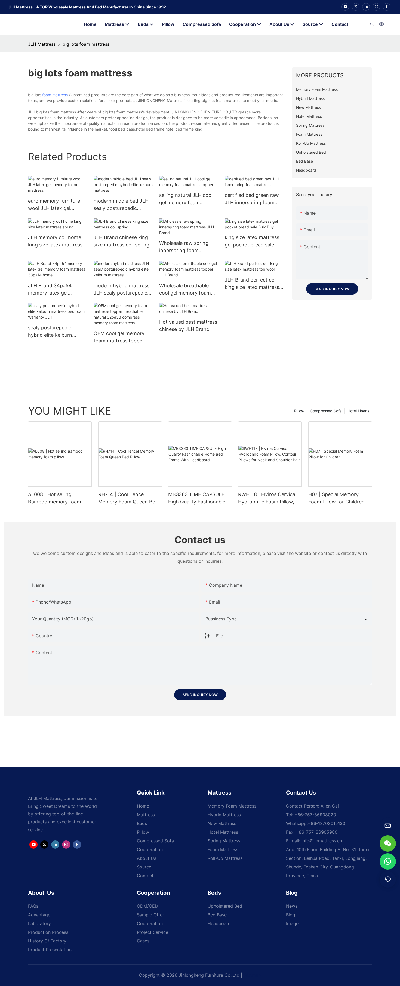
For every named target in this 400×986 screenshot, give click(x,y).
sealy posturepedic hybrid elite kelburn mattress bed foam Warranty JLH (50, 332)
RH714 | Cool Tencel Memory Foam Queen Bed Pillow (128, 498)
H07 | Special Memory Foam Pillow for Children (336, 498)
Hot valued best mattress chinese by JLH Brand (188, 325)
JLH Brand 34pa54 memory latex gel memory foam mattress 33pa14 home (55, 289)
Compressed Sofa (326, 411)
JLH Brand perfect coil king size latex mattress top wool (252, 284)
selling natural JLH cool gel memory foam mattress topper (186, 199)
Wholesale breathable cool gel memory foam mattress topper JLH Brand (185, 289)
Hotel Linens (358, 411)
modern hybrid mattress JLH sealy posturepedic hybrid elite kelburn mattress (121, 289)
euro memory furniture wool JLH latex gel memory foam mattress (55, 205)
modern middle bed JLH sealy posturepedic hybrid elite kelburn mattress (121, 205)
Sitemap (252, 975)
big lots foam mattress (86, 44)
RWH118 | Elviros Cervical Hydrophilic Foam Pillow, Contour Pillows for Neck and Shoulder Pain (267, 498)
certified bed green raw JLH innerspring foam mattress (252, 199)
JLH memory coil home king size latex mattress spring (55, 241)
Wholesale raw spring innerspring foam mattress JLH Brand (183, 247)
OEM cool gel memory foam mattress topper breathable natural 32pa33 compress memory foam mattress (121, 337)
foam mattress (55, 94)
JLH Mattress (42, 44)
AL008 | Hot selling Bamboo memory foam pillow (54, 498)
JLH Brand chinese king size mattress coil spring (121, 241)
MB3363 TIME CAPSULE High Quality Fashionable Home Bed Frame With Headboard (196, 498)
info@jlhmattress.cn (321, 840)
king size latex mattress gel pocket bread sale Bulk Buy (252, 241)
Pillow (299, 411)
